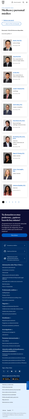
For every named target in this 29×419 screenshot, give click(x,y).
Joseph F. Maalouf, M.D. (18, 88)
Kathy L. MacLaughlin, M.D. (18, 170)
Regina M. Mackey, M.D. (18, 153)
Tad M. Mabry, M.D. (17, 104)
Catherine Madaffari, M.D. (19, 185)
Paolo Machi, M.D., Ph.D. (19, 120)
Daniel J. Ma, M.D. (17, 40)
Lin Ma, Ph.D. (16, 72)
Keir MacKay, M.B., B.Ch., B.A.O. (19, 137)
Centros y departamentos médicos (8, 7)
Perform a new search (9, 20)
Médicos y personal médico (13, 11)
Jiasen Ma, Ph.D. (17, 56)
